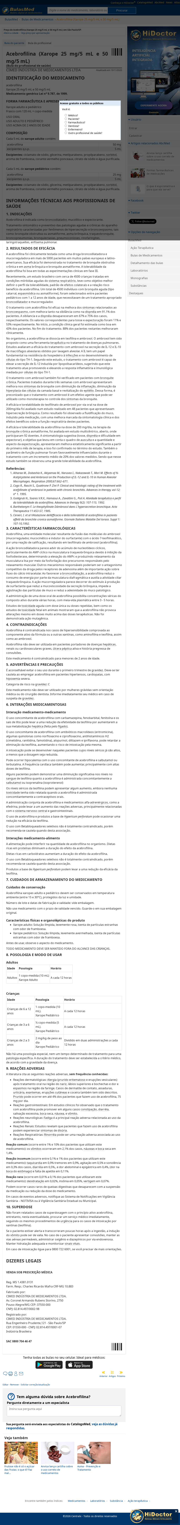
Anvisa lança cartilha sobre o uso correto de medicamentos (57, 1470)
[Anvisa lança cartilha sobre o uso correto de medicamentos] (57, 1463)
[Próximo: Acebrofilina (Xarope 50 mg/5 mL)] (121, 1372)
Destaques (136, 293)
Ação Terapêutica (142, 248)
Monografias (139, 278)
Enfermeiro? (75, 129)
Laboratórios (139, 270)
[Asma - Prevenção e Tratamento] (94, 1463)
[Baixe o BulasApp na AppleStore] (79, 1365)
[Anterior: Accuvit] (103, 1372)
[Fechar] (176, 1511)
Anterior (103, 1376)
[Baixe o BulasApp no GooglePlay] (49, 1365)
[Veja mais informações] (154, 1516)
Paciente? (73, 119)
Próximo (121, 1376)
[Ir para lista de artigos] (112, 1372)
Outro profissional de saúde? (85, 133)
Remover (14, 1384)
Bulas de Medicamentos (146, 255)
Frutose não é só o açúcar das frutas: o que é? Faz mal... (19, 1470)
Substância (116, 1500)
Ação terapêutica (138, 1500)
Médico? (73, 115)
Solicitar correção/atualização (35, 1384)
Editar (5, 1384)
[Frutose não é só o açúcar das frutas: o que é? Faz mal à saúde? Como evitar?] (21, 1463)
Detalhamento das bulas (147, 263)
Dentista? (73, 126)
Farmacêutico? (76, 122)
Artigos (112, 1376)
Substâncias (139, 286)
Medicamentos (76, 1500)
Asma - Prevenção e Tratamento (88, 1468)
